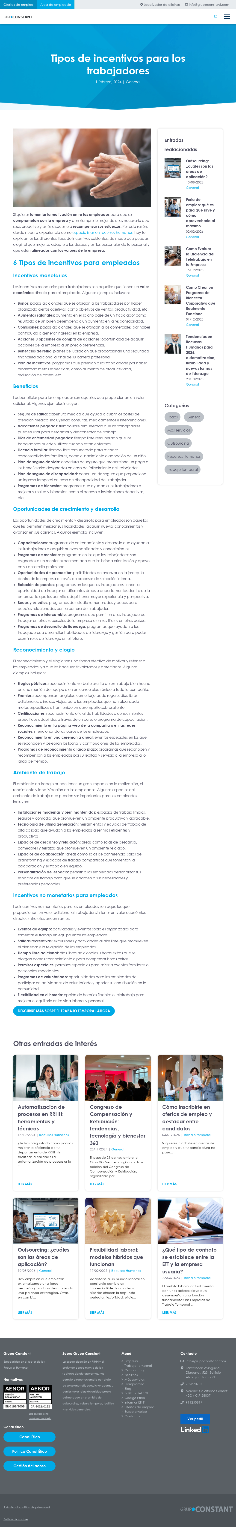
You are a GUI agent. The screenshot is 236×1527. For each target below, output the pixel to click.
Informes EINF (134, 1402)
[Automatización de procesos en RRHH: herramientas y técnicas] (45, 1078)
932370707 (194, 1384)
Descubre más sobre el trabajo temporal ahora (64, 1011)
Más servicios (134, 1379)
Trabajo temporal (197, 1135)
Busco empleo (135, 1411)
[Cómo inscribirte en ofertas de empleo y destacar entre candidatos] (190, 1078)
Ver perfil (195, 1419)
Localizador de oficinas (161, 4)
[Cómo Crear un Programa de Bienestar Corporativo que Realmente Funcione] (173, 294)
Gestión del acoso (29, 1466)
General (133, 82)
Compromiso (134, 1384)
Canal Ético (29, 1437)
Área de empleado (55, 4)
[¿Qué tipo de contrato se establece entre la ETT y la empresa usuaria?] (190, 1221)
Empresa (131, 1361)
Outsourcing (134, 1370)
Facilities (131, 1375)
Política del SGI (136, 1393)
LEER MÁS (25, 1184)
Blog (127, 1388)
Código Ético (134, 1398)
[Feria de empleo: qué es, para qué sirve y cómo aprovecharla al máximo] (173, 207)
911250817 (194, 1402)
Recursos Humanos (54, 1135)
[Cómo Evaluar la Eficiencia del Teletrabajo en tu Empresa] (173, 256)
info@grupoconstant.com (208, 4)
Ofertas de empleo (18, 4)
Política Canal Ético (29, 1451)
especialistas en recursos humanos (102, 232)
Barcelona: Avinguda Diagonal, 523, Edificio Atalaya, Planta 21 (203, 1372)
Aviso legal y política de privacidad (26, 1507)
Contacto (132, 1416)
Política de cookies (15, 1519)
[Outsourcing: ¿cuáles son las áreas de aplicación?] (173, 168)
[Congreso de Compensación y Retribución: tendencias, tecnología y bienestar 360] (117, 1078)
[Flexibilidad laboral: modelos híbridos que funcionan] (117, 1221)
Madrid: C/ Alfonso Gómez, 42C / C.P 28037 (207, 1393)
